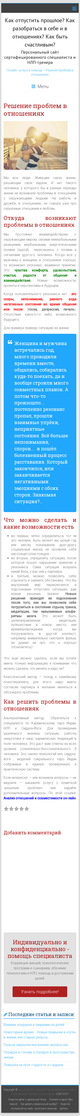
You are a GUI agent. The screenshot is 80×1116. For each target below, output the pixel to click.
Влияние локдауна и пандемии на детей (34, 1025)
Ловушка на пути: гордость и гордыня (33, 1065)
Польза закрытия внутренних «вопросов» (36, 1045)
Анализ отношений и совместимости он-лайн (40, 798)
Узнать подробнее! (40, 991)
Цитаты (64, 1108)
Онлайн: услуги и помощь (25, 70)
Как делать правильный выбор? (39, 1104)
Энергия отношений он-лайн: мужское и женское (40, 1106)
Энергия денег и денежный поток (27, 1099)
